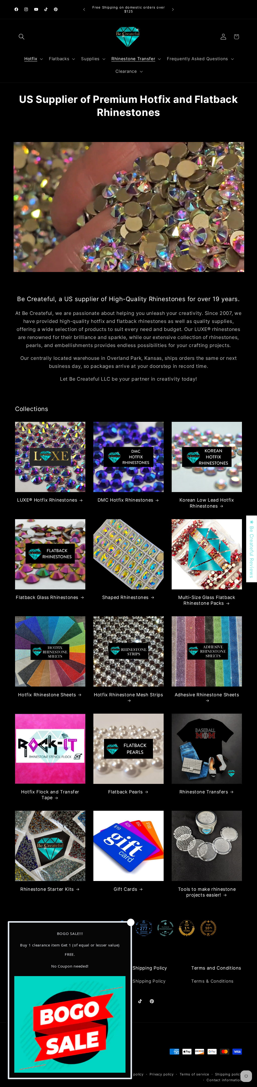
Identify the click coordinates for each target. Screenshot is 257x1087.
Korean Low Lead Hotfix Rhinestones (206, 502)
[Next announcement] (172, 9)
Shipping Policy (149, 981)
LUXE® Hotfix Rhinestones (47, 500)
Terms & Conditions (212, 981)
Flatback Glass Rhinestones (47, 597)
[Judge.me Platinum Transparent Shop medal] (165, 928)
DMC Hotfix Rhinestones (125, 500)
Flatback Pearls (125, 791)
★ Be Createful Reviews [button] (252, 549)
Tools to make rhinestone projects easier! (207, 892)
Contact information (224, 1080)
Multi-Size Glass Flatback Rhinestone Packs (206, 600)
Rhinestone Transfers (203, 791)
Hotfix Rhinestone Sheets (47, 694)
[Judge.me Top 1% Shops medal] (187, 928)
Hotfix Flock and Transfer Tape (50, 794)
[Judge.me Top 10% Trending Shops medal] (208, 928)
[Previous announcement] (84, 9)
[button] (21, 36)
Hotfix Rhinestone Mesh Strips (128, 694)
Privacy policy (162, 1074)
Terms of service (194, 1074)
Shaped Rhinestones (125, 597)
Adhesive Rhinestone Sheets (207, 694)
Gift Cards (125, 889)
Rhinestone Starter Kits (47, 889)
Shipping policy (228, 1074)
